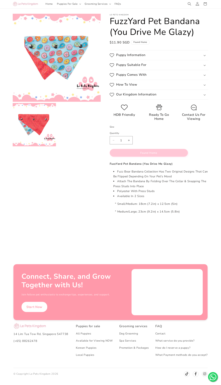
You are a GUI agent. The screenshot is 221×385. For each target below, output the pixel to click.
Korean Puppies (86, 348)
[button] (68, 4)
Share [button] (116, 222)
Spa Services (127, 341)
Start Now (34, 307)
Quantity (114, 133)
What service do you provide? (174, 341)
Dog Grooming (128, 333)
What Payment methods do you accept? (181, 355)
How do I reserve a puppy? (172, 348)
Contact (160, 333)
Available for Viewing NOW (94, 341)
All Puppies (83, 333)
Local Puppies (85, 355)
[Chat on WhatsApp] (213, 377)
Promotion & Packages (134, 348)
